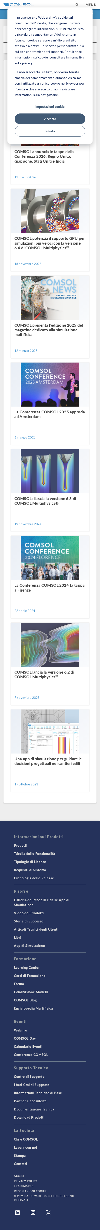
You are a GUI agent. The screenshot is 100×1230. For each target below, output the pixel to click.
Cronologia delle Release (34, 878)
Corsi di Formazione (30, 975)
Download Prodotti (29, 1117)
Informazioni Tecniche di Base (38, 1092)
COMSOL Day (25, 1038)
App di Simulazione (29, 945)
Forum (19, 983)
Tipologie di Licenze (30, 861)
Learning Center (27, 967)
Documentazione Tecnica (34, 1109)
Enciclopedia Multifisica (33, 1008)
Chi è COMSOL (26, 1139)
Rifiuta (50, 131)
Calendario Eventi (28, 1046)
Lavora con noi (25, 1147)
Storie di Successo (28, 921)
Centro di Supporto (29, 1076)
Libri (17, 937)
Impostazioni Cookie (30, 1191)
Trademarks (23, 1186)
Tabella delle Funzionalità (34, 853)
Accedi (19, 1176)
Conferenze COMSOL (31, 1054)
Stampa (20, 1155)
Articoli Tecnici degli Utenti (36, 929)
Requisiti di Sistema (30, 869)
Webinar (21, 1030)
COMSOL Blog (25, 1000)
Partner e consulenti (30, 1101)
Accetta (50, 119)
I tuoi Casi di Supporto (32, 1084)
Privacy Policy (25, 1181)
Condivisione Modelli (31, 992)
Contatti (20, 1163)
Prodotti (20, 845)
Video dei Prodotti (29, 913)
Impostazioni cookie (50, 106)
